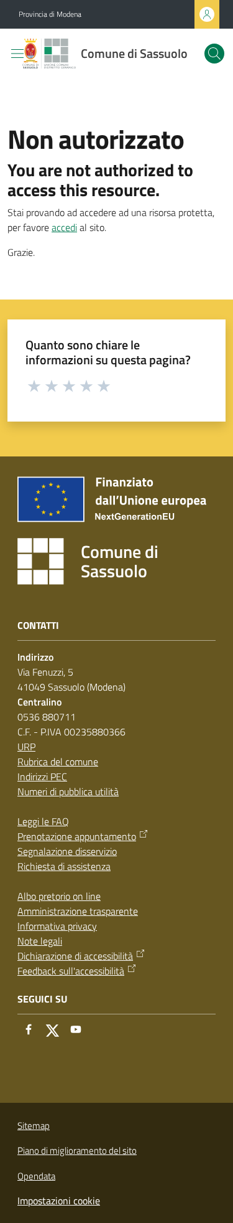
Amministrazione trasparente (77, 911)
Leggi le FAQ (43, 821)
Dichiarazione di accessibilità (75, 955)
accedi (64, 227)
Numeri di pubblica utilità (68, 791)
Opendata (36, 1176)
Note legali (39, 940)
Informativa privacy (57, 925)
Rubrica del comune (57, 761)
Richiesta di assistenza (64, 866)
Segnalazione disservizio (67, 851)
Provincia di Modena (50, 14)
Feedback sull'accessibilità (70, 970)
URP (26, 746)
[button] (214, 53)
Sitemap (33, 1125)
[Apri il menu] (17, 53)
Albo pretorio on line (59, 896)
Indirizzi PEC (42, 776)
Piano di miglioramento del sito (77, 1150)
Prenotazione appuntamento (76, 836)
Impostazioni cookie (58, 1200)
